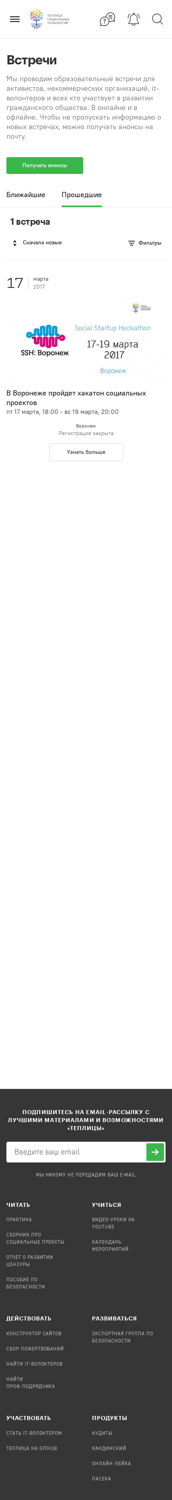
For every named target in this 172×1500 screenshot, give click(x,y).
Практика (19, 1220)
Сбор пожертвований (35, 1349)
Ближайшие (26, 194)
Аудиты (102, 1433)
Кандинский (109, 1448)
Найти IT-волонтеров (34, 1364)
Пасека (101, 1479)
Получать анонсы (44, 165)
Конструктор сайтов (34, 1334)
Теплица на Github (31, 1448)
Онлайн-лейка (111, 1464)
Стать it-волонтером (34, 1433)
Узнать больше (86, 452)
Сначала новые (42, 242)
